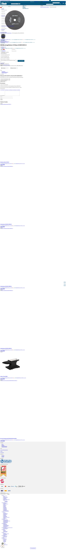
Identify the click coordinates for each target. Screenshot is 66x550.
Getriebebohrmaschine (3, 18)
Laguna (9, 3)
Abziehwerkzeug (3, 52)
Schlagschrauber (3, 11)
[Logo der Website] (4, 5)
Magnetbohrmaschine (3, 23)
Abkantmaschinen (3, 37)
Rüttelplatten (2, 30)
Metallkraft (9, 6)
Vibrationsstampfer (3, 35)
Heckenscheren (3, 42)
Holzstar (9, 1)
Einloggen (42, 5)
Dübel (2, 49)
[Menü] (3, 542)
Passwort (43, 4)
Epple (2, 1)
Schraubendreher (13, 49)
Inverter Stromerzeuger (3, 28)
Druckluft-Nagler (3, 13)
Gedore (2, 6)
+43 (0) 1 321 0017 (36, 1)
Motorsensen (2, 47)
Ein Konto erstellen (45, 1)
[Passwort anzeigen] (53, 4)
